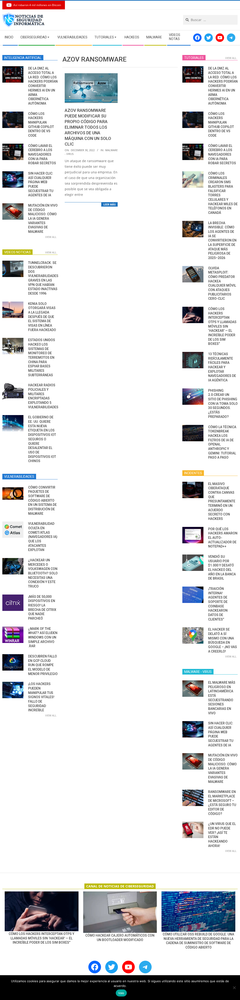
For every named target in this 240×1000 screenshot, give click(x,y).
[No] (234, 987)
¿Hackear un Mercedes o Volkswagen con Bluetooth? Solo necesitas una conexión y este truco (43, 573)
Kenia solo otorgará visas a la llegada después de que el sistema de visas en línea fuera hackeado (42, 317)
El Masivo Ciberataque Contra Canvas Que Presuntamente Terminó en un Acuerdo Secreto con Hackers (221, 501)
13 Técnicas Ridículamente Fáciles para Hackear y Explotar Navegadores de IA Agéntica (222, 367)
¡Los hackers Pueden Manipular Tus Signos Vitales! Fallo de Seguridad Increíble (41, 697)
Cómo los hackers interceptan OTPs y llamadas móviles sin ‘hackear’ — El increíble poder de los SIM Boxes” (222, 326)
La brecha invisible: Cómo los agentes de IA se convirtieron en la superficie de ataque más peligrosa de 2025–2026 (222, 240)
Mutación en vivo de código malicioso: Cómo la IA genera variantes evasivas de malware (43, 219)
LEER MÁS (109, 204)
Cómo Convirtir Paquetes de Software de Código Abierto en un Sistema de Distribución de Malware (42, 500)
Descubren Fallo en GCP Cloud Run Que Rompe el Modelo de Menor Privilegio (43, 665)
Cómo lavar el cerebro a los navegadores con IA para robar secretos (42, 154)
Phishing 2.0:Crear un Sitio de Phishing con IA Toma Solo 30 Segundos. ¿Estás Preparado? (223, 404)
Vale (121, 993)
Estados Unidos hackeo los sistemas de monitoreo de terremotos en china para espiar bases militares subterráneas (41, 357)
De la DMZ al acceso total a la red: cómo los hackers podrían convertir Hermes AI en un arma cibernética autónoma (43, 85)
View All (50, 237)
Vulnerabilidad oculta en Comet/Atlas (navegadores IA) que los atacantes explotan (42, 537)
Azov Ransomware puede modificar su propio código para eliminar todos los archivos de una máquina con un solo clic (88, 127)
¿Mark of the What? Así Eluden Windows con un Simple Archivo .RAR (42, 637)
